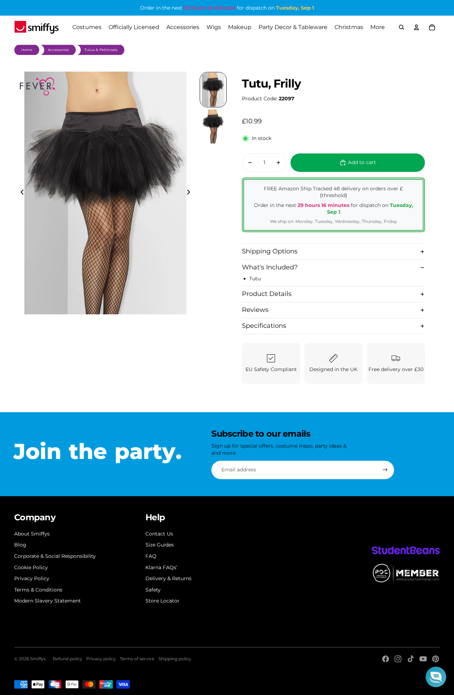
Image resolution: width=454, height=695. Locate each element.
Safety (153, 590)
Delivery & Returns (168, 578)
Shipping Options (270, 251)
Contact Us (159, 534)
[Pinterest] (435, 659)
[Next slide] (190, 193)
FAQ (150, 556)
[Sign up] (385, 470)
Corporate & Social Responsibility (55, 556)
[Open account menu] (416, 27)
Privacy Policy (31, 578)
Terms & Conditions (38, 590)
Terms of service (137, 658)
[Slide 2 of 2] (213, 127)
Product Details (267, 294)
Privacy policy (101, 658)
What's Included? (270, 267)
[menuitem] (377, 27)
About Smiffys (32, 534)
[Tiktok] (410, 659)
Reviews (255, 310)
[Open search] (401, 27)
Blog (20, 545)
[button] (436, 677)
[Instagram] (398, 659)
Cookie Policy (31, 567)
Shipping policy (175, 658)
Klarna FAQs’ (161, 567)
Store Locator (162, 601)
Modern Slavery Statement (47, 601)
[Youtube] (423, 659)
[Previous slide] (20, 193)
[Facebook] (385, 659)
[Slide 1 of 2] (213, 90)
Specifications (264, 326)
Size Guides (159, 545)
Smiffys (38, 658)
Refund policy (67, 658)
